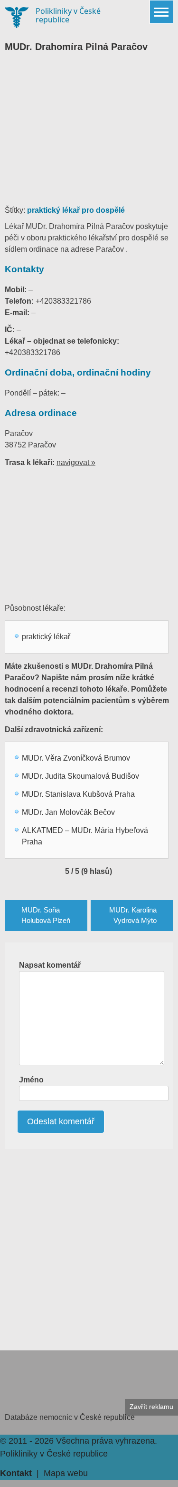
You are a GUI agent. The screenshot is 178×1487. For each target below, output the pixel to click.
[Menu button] (161, 12)
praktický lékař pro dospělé (76, 210)
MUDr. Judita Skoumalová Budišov (80, 776)
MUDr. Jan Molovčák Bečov (68, 812)
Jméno (31, 1080)
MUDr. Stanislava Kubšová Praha (78, 794)
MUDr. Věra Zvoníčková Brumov (76, 758)
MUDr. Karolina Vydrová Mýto (133, 915)
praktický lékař (46, 637)
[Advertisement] (89, 133)
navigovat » (75, 462)
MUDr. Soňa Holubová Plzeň (45, 915)
